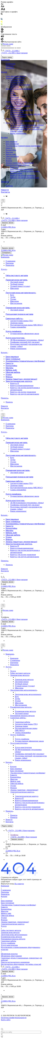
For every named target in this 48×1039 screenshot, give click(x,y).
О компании (10, 64)
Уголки (13, 95)
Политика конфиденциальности (13, 1018)
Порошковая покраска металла (18, 106)
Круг (12, 91)
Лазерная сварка (16, 112)
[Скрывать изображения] (2, 32)
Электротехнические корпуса (17, 165)
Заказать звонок (7, 223)
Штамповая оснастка (9, 954)
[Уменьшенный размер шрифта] (2, 4)
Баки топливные (12, 144)
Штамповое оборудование (11, 956)
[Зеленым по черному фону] (1, 25)
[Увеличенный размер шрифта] (3, 10)
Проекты (5, 182)
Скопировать (6, 253)
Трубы (12, 93)
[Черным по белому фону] (1, 14)
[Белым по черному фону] (1, 17)
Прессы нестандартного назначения (15, 962)
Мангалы (9, 152)
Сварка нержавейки (18, 116)
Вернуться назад (7, 884)
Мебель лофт (11, 154)
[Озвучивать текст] (2, 37)
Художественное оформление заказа (24, 121)
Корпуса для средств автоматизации (24, 178)
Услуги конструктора (14, 123)
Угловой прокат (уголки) (20, 85)
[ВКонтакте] (6, 196)
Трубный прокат (16, 82)
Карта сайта (5, 1020)
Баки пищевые (11, 142)
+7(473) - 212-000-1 (12, 51)
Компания (5, 60)
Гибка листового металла (16, 76)
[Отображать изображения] (2, 29)
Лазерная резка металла (15, 78)
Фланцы (9, 161)
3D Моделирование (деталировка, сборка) (27, 125)
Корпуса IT (14, 167)
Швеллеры (14, 87)
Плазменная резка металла (16, 102)
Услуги (4, 72)
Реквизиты (10, 68)
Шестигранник (16, 99)
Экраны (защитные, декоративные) (20, 163)
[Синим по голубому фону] (1, 20)
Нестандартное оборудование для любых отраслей (21, 964)
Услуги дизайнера (13, 119)
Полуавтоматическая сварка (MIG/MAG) (26, 114)
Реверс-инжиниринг (18, 133)
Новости (5, 190)
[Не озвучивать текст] (2, 40)
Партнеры (10, 66)
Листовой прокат (17, 80)
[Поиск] (3, 200)
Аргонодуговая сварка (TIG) (21, 110)
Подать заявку (7, 57)
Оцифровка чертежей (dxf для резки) (24, 127)
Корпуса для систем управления (23, 175)
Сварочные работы (13, 108)
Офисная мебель (12, 156)
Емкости (9, 148)
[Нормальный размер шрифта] (2, 7)
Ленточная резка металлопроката (19, 89)
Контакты (5, 192)
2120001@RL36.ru (8, 227)
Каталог (4, 137)
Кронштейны (11, 150)
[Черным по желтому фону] (1, 22)
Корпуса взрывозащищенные (21, 169)
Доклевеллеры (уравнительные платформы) (23, 146)
